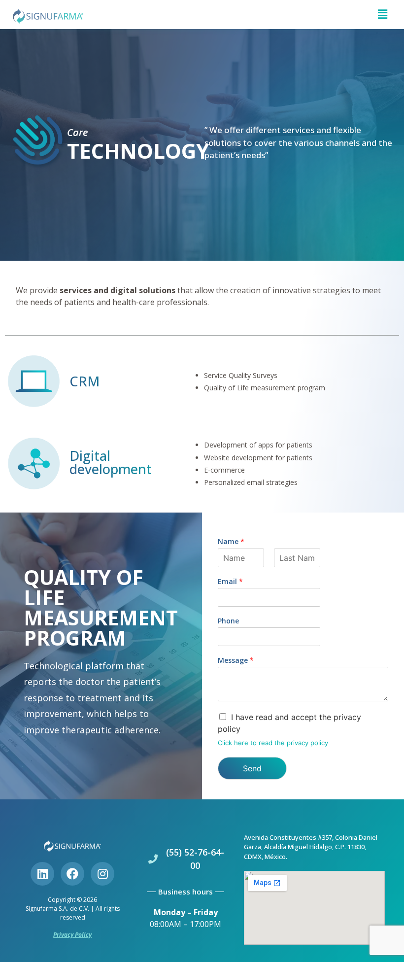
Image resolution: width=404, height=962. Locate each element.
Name (231, 541)
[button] (382, 14)
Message (236, 660)
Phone (228, 621)
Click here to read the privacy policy (273, 743)
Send (252, 768)
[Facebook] (72, 874)
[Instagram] (102, 874)
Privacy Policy (72, 934)
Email (230, 581)
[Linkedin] (42, 874)
